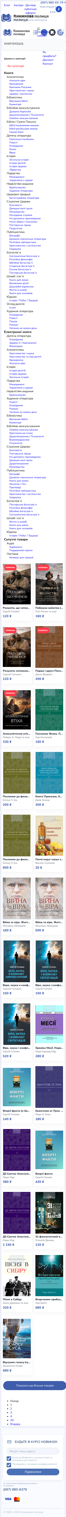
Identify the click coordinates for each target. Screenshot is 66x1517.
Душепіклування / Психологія (26, 436)
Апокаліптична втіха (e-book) (17, 733)
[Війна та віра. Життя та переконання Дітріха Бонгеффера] (49, 898)
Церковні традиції (13, 57)
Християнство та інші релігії (25, 356)
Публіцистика (10, 61)
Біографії (14, 235)
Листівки (30, 150)
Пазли (34, 153)
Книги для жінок (18, 280)
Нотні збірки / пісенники (23, 221)
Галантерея (9, 107)
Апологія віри (17, 363)
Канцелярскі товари (37, 146)
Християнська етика (21, 433)
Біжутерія (28, 111)
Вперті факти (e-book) (17, 1111)
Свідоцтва (15, 249)
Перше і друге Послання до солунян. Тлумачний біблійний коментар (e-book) (49, 671)
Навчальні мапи (23, 123)
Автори (18, 5)
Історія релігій (17, 370)
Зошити (6, 142)
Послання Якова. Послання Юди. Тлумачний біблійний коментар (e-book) (49, 733)
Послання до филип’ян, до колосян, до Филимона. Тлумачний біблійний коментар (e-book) (17, 796)
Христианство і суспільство (25, 245)
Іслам (12, 307)
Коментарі (15, 422)
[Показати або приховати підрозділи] (42, 73)
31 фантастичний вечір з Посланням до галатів (49, 1236)
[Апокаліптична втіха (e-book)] (17, 710)
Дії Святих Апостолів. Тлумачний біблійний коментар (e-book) (17, 1173)
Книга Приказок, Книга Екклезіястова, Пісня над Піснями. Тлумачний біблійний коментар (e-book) (49, 796)
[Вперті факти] (49, 1150)
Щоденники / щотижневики (19, 115)
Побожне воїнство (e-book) (49, 608)
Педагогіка (15, 228)
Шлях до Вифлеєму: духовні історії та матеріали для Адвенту (32, 1458)
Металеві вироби (23, 126)
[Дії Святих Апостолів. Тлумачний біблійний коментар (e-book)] (17, 1150)
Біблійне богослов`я (21, 262)
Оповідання (16, 314)
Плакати (53, 130)
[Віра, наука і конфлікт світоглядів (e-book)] (49, 961)
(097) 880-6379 (15, 1489)
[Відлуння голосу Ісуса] (17, 1338)
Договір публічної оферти (30, 9)
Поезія (13, 321)
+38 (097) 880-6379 (28, 171)
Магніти (6, 126)
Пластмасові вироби (14, 134)
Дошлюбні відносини (21, 286)
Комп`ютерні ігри (12, 150)
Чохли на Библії (40, 142)
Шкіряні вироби (45, 123)
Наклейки (57, 126)
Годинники (22, 153)
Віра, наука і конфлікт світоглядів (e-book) (49, 985)
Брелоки (7, 111)
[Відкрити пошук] (52, 32)
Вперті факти (44, 1173)
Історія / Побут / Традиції (23, 300)
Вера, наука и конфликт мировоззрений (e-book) (17, 985)
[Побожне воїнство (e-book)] (49, 584)
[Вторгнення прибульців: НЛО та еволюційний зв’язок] (49, 1276)
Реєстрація (47, 7)
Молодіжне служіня (20, 215)
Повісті (13, 318)
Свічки (50, 138)
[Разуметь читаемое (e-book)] (17, 647)
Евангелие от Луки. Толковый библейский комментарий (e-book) (49, 1111)
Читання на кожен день (23, 328)
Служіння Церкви (37, 57)
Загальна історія (19, 377)
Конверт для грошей (21, 557)
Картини (6, 123)
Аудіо (19, 103)
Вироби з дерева (49, 115)
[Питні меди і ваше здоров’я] (49, 835)
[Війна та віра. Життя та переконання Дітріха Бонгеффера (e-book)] (17, 898)
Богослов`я (38, 92)
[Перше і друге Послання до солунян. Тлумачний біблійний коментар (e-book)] (49, 647)
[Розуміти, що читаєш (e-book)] (17, 584)
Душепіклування (19, 463)
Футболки (48, 107)
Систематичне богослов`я (24, 256)
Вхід (53, 12)
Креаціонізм (16, 360)
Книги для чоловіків (21, 293)
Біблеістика (9, 88)
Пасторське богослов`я (23, 272)
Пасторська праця (20, 225)
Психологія (15, 443)
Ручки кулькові (34, 103)
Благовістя (15, 205)
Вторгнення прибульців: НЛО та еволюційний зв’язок (49, 1299)
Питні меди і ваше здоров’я (49, 859)
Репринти (39, 138)
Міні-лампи (43, 126)
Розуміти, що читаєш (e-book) (17, 608)
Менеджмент (16, 384)
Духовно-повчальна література (27, 239)
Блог (7, 5)
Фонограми (20, 84)
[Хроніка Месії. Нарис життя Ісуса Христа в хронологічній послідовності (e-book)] (49, 1024)
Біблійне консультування (34, 88)
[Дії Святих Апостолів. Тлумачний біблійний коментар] (17, 1213)
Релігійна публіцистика (22, 242)
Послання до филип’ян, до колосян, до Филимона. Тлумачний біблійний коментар (17, 859)
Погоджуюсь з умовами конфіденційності (34, 1464)
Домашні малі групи (20, 208)
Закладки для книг (29, 107)
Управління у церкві (21, 180)
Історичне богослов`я (21, 266)
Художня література (14, 69)
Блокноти (42, 111)
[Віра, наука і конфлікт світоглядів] (17, 1024)
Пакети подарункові (33, 130)
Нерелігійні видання (39, 53)
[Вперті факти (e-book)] (17, 1087)
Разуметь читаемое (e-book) (17, 671)
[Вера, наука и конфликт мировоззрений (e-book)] (17, 961)
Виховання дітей (19, 283)
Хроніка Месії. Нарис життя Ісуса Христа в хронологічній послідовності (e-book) (49, 1048)
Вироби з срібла (46, 119)
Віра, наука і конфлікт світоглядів (17, 1048)
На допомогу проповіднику (25, 218)
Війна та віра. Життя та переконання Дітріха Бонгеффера (49, 922)
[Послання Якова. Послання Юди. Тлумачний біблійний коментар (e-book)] (49, 710)
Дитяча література (13, 76)
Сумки (17, 111)
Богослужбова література (24, 198)
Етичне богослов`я (20, 269)
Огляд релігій (52, 65)
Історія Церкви (18, 374)
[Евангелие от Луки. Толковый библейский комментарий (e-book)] (49, 1087)
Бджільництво (17, 187)
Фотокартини (21, 142)
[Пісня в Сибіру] (17, 1276)
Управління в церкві (21, 387)
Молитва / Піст (17, 484)
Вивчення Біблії (18, 419)
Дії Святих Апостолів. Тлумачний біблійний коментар (17, 1236)
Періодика (8, 103)
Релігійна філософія (21, 259)
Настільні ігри (10, 130)
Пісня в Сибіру (12, 1299)
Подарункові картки (21, 550)
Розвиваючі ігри (21, 138)
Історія (23, 80)
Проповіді (15, 487)
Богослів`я (27, 61)
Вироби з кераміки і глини (18, 119)
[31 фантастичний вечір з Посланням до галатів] (49, 1213)
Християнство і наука (21, 353)
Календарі (16, 146)
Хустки (33, 134)
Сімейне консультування (23, 429)
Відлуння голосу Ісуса (17, 1362)
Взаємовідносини (19, 439)
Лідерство (19, 53)
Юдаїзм (38, 65)
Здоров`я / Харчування (16, 65)
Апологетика (9, 80)
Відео (48, 103)
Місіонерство (16, 211)
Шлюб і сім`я (43, 61)
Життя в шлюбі (18, 290)
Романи (13, 324)
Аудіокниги (15, 547)
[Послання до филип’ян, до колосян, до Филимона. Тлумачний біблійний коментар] (17, 835)
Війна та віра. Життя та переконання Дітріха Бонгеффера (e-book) (17, 922)
